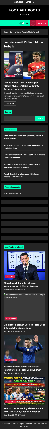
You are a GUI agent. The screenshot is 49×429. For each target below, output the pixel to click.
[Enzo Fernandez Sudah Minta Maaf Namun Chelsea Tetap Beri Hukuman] (24, 349)
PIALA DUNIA (10, 402)
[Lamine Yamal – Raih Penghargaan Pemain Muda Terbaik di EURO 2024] (24, 65)
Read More (10, 104)
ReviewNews (39, 423)
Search (8, 112)
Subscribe (42, 23)
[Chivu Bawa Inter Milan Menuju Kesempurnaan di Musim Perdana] (24, 265)
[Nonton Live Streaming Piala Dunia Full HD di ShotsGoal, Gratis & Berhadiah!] (24, 391)
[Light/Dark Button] (21, 23)
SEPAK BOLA (10, 76)
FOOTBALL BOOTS (24, 10)
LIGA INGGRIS (11, 318)
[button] (27, 23)
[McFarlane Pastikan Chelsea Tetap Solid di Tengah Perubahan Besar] (24, 307)
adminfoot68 (9, 89)
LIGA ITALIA (10, 276)
